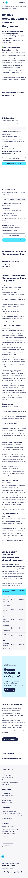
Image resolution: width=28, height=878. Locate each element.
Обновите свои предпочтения (11, 813)
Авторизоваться (7, 818)
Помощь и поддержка (8, 831)
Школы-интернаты (7, 795)
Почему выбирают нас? (9, 780)
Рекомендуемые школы (9, 811)
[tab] (5, 128)
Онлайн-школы (6, 800)
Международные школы (9, 6)
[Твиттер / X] (18, 872)
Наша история (6, 775)
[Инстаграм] (8, 872)
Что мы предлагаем (8, 777)
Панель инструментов (8, 833)
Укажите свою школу (8, 826)
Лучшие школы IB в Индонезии (12, 758)
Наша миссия (6, 773)
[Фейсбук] (4, 872)
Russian (7, 845)
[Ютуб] (15, 872)
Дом (2, 6)
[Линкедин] (11, 872)
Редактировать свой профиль (11, 829)
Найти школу (6, 793)
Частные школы (7, 802)
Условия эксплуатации (8, 865)
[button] (22, 2)
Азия (16, 6)
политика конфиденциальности (11, 863)
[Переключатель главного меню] (3, 2)
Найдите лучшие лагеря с (13, 815)
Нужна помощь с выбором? (12, 673)
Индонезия (20, 6)
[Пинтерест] (21, 872)
